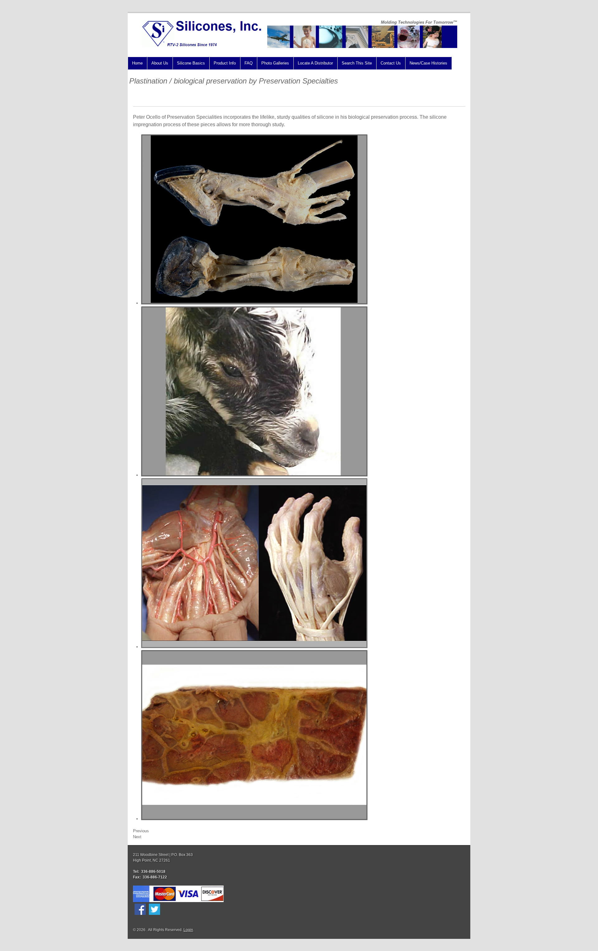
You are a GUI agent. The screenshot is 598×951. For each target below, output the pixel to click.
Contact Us (391, 63)
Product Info (225, 63)
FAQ (248, 63)
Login (188, 930)
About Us (159, 63)
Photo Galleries (275, 63)
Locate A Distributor (315, 63)
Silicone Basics (191, 63)
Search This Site (357, 63)
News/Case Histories (428, 63)
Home (137, 63)
